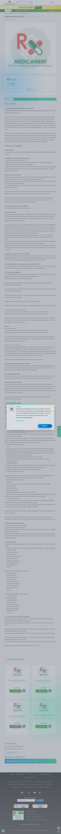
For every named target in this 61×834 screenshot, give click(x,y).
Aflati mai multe (20, 420)
